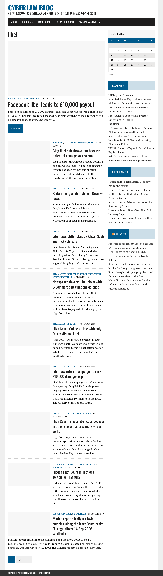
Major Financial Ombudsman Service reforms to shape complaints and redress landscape (129, 284)
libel (36, 98)
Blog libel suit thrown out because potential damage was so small (76, 153)
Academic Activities (89, 22)
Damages (68, 143)
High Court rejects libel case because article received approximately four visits (79, 426)
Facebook (27, 98)
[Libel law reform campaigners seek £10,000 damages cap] (29, 386)
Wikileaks (58, 467)
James (111, 218)
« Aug (111, 74)
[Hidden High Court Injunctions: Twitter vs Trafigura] (29, 483)
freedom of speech (77, 274)
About (14, 22)
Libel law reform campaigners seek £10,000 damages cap (77, 373)
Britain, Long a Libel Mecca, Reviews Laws (78, 195)
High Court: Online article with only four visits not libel (77, 331)
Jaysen (112, 181)
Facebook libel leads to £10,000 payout (51, 104)
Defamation (14, 98)
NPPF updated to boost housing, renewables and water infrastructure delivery (129, 256)
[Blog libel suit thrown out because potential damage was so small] (29, 162)
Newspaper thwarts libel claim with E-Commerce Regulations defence (77, 284)
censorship (59, 464)
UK (95, 143)
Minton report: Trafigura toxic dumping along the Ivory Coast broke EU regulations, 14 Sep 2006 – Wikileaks (78, 526)
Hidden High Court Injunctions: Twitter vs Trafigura (74, 474)
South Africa (80, 413)
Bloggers (58, 143)
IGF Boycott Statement (121, 95)
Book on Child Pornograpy (37, 22)
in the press (115, 202)
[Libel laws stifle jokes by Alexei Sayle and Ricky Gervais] (29, 251)
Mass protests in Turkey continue (127, 136)
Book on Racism (65, 22)
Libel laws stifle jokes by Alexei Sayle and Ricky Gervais (79, 238)
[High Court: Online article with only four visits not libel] (29, 343)
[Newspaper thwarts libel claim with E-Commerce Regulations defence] (29, 293)
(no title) (113, 124)
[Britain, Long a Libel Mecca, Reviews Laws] (29, 208)
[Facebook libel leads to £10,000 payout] (56, 93)
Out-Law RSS (120, 234)
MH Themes (45, 573)
